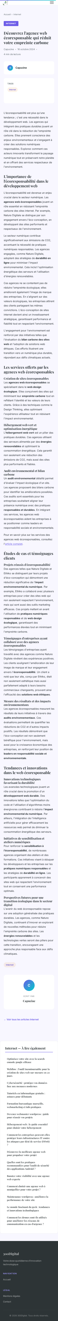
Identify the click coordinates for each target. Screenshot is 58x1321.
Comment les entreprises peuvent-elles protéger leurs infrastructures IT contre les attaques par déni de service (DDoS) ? (28, 1139)
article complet (13, 543)
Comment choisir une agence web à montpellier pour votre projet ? (26, 1188)
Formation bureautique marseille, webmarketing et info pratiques (25, 1105)
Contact (7, 1301)
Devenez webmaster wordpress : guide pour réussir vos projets (28, 1115)
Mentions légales (11, 1296)
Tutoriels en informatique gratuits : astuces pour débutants (26, 1095)
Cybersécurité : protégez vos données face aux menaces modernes (27, 1084)
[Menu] (52, 2)
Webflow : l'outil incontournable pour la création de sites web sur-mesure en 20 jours (28, 1072)
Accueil (7, 14)
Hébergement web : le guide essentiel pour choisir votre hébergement (27, 1126)
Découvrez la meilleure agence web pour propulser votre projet (26, 1153)
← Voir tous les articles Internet (21, 1019)
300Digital (11, 1253)
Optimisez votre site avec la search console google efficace (26, 1060)
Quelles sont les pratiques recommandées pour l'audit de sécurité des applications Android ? (28, 1165)
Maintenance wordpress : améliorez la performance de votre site (27, 1198)
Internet (17, 14)
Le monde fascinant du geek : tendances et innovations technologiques (28, 1208)
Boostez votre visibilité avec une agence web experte (28, 1177)
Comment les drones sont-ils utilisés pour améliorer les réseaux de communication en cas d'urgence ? (27, 1221)
